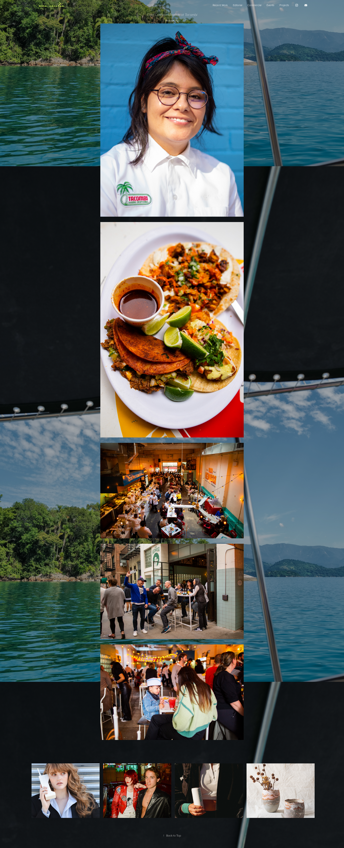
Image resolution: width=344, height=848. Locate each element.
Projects (284, 5)
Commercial (254, 5)
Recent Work (220, 5)
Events (270, 5)
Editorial (237, 5)
